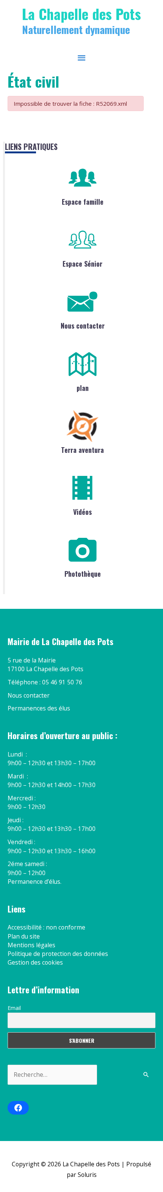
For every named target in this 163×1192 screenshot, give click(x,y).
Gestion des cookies (35, 962)
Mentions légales (31, 945)
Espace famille (82, 202)
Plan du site (24, 936)
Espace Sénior (82, 264)
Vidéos (82, 512)
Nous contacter (83, 325)
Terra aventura (82, 450)
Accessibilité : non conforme (46, 927)
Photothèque (82, 574)
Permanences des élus (39, 708)
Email (14, 1007)
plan (83, 388)
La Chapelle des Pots (81, 13)
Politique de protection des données (58, 954)
